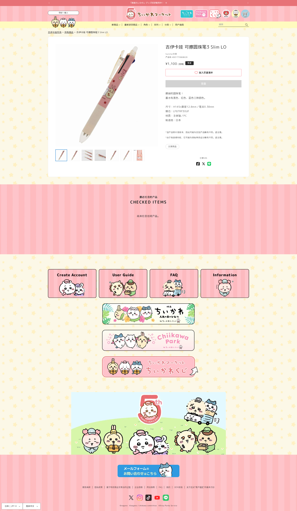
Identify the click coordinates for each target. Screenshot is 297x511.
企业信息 (139, 487)
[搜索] (246, 25)
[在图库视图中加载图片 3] (87, 155)
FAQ (160, 487)
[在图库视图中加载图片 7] (139, 155)
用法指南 (151, 487)
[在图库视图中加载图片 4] (100, 155)
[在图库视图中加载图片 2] (74, 155)
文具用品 (172, 146)
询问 (168, 487)
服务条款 (86, 487)
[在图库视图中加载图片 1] (61, 155)
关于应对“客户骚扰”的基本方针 (201, 487)
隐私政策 (99, 487)
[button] (115, 24)
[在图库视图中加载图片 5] (113, 155)
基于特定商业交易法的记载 (118, 487)
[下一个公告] (248, 3)
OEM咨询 (178, 487)
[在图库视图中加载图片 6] (126, 155)
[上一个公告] (49, 3)
